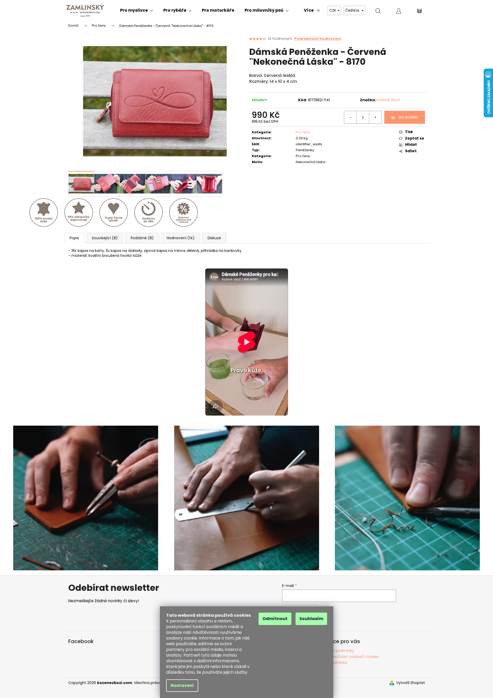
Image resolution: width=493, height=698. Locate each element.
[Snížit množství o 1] (350, 117)
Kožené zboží (388, 100)
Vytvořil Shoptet (410, 682)
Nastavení (182, 685)
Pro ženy (303, 132)
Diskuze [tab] (214, 238)
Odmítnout (275, 619)
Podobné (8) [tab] (142, 238)
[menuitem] (136, 10)
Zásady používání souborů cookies (348, 656)
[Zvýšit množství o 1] (375, 117)
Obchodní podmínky (335, 650)
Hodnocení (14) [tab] (181, 238)
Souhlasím (311, 619)
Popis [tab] (74, 238)
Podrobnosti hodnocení (317, 38)
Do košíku (408, 117)
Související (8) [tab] (105, 238)
